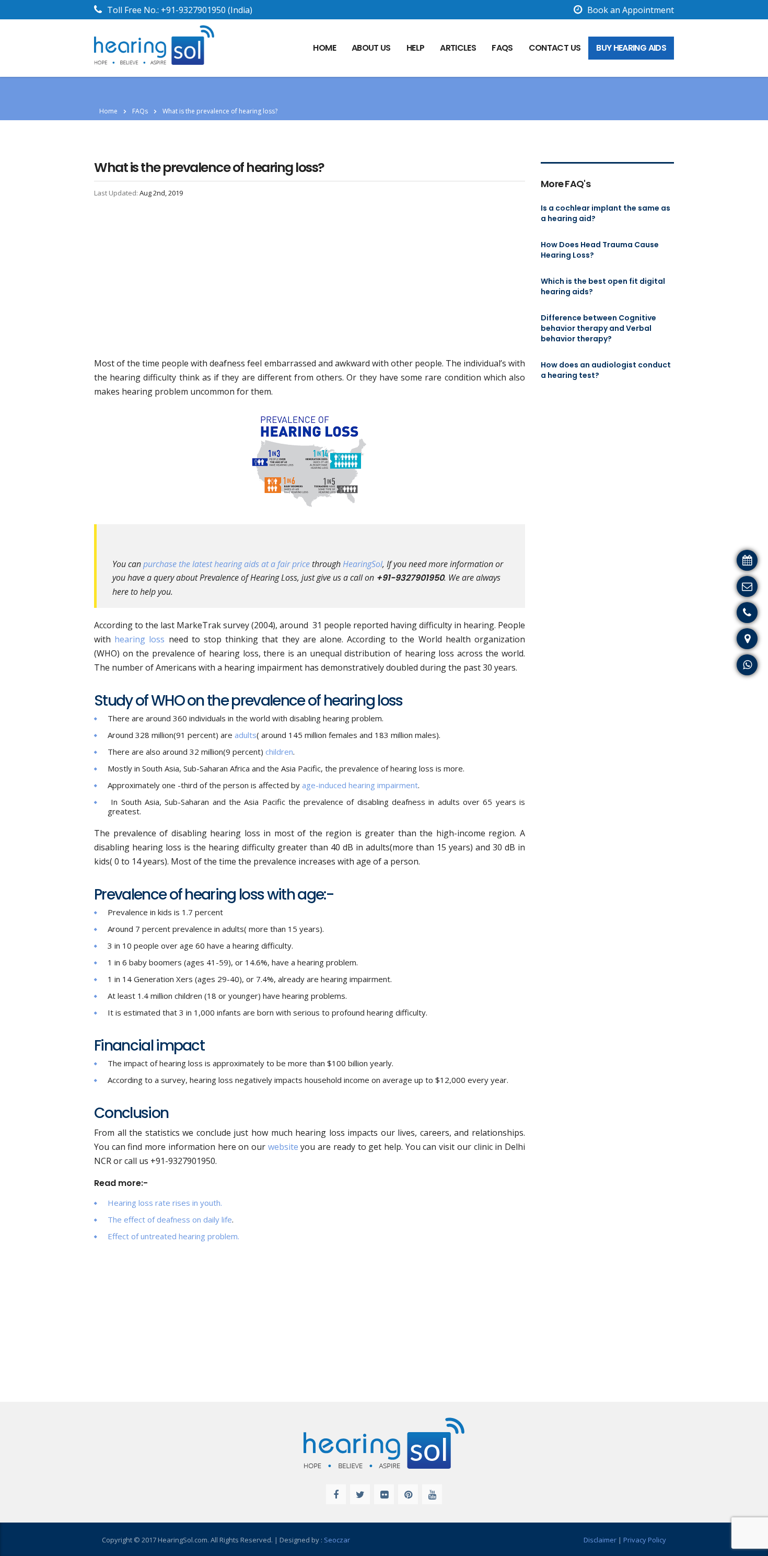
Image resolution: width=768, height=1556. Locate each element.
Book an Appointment (630, 10)
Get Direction (736, 637)
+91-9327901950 (193, 10)
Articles (458, 48)
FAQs (502, 48)
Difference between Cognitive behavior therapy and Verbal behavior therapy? (598, 328)
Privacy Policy (644, 1540)
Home (108, 111)
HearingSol (362, 564)
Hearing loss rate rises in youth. (165, 1202)
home (324, 48)
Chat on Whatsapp (726, 663)
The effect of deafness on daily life (170, 1219)
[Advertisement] (309, 279)
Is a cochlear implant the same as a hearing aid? (605, 213)
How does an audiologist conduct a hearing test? (606, 370)
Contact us (555, 48)
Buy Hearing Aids (631, 48)
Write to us (741, 585)
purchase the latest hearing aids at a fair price (226, 564)
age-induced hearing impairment (360, 785)
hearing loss (139, 639)
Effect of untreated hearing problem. (173, 1236)
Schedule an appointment (712, 558)
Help (415, 48)
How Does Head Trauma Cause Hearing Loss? (600, 249)
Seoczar (337, 1540)
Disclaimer (600, 1540)
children (279, 751)
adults (246, 735)
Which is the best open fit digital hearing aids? (603, 286)
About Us (371, 48)
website (283, 1146)
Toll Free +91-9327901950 (711, 611)
